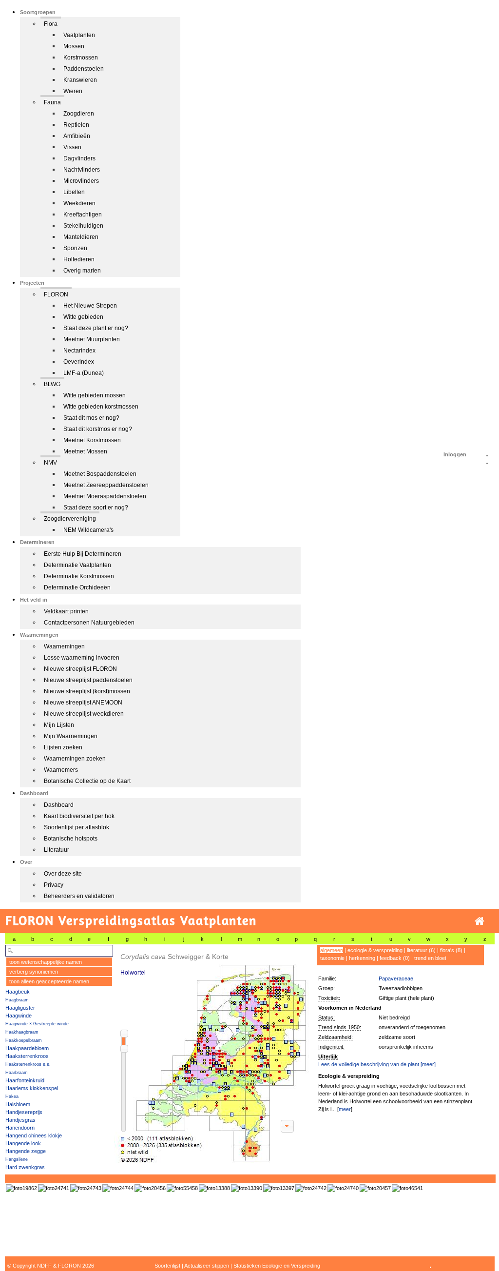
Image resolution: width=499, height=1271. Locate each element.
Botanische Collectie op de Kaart (87, 781)
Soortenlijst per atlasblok (76, 827)
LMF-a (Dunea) (83, 373)
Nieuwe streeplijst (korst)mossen (87, 691)
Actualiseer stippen (206, 1266)
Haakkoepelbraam (23, 1040)
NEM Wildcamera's (88, 530)
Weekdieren (79, 203)
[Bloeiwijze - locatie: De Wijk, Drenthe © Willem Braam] (85, 1188)
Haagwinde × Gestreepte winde (37, 1023)
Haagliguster (20, 1008)
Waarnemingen (64, 646)
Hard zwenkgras (25, 1167)
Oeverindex (78, 361)
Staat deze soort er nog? (95, 507)
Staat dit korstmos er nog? (97, 429)
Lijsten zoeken (63, 747)
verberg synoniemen (33, 972)
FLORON (56, 294)
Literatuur (56, 849)
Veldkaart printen (66, 611)
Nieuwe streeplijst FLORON (80, 668)
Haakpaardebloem (27, 1048)
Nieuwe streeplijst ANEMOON (83, 702)
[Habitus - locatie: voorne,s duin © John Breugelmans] (21, 1188)
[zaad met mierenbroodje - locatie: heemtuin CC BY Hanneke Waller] (407, 1188)
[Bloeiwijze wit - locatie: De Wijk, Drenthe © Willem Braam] (118, 1188)
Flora (51, 23)
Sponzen (75, 248)
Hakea (12, 1096)
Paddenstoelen (83, 68)
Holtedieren (79, 259)
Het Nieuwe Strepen (90, 305)
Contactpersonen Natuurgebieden (89, 622)
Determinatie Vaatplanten (77, 565)
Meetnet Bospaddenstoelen (99, 473)
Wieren (72, 91)
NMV (50, 462)
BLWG (52, 384)
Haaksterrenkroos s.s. (28, 1064)
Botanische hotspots (70, 838)
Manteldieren (80, 237)
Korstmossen (80, 57)
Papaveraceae (396, 978)
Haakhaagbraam (21, 1032)
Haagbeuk (17, 992)
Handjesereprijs (23, 1112)
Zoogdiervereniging (70, 518)
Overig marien (82, 270)
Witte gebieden (83, 316)
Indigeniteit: (331, 1047)
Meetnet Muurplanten (91, 339)
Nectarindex (79, 350)
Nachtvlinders (81, 169)
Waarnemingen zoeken (75, 758)
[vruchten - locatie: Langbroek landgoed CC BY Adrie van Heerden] (278, 1188)
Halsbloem (17, 1104)
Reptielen (76, 124)
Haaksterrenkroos (27, 1056)
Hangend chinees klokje (33, 1135)
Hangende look (23, 1143)
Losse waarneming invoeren (81, 657)
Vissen (72, 147)
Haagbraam (17, 999)
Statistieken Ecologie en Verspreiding (276, 1266)
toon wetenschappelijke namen (45, 962)
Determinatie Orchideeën (77, 587)
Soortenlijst (167, 1266)
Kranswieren (80, 80)
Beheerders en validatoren (79, 896)
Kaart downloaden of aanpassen (287, 1126)
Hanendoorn (20, 1128)
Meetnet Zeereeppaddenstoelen (106, 485)
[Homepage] (479, 921)
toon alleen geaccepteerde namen (49, 981)
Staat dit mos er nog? (91, 417)
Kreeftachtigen (82, 214)
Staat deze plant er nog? (95, 328)
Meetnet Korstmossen (92, 440)
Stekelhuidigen (83, 225)
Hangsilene (16, 1159)
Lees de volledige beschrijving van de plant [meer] (377, 1064)
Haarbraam (16, 1072)
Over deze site (63, 873)
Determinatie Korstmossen (79, 576)
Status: (326, 1017)
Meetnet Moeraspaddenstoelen (104, 496)
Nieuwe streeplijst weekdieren (84, 713)
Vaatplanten (79, 35)
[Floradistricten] (212, 1054)
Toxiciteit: (329, 998)
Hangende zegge (25, 1151)
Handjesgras (20, 1120)
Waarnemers (61, 769)
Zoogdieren (78, 113)
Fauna (52, 102)
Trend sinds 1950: (339, 1027)
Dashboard (59, 805)
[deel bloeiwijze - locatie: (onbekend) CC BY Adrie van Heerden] (246, 1188)
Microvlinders (81, 180)
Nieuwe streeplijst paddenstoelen (88, 680)
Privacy (53, 884)
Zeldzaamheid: (335, 1037)
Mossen (73, 46)
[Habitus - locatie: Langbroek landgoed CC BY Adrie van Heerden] (214, 1188)
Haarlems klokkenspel (31, 1088)
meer (345, 1109)
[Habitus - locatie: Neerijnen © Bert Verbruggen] (150, 1188)
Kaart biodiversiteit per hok (79, 816)
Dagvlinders (79, 158)
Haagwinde (18, 1015)
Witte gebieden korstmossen (100, 406)
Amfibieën (76, 136)
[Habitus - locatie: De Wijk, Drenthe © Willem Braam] (53, 1188)
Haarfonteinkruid (24, 1080)
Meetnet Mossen (85, 451)
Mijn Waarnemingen (70, 736)
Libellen (74, 192)
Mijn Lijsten (59, 725)
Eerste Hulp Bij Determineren (82, 553)
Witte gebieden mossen (94, 395)
